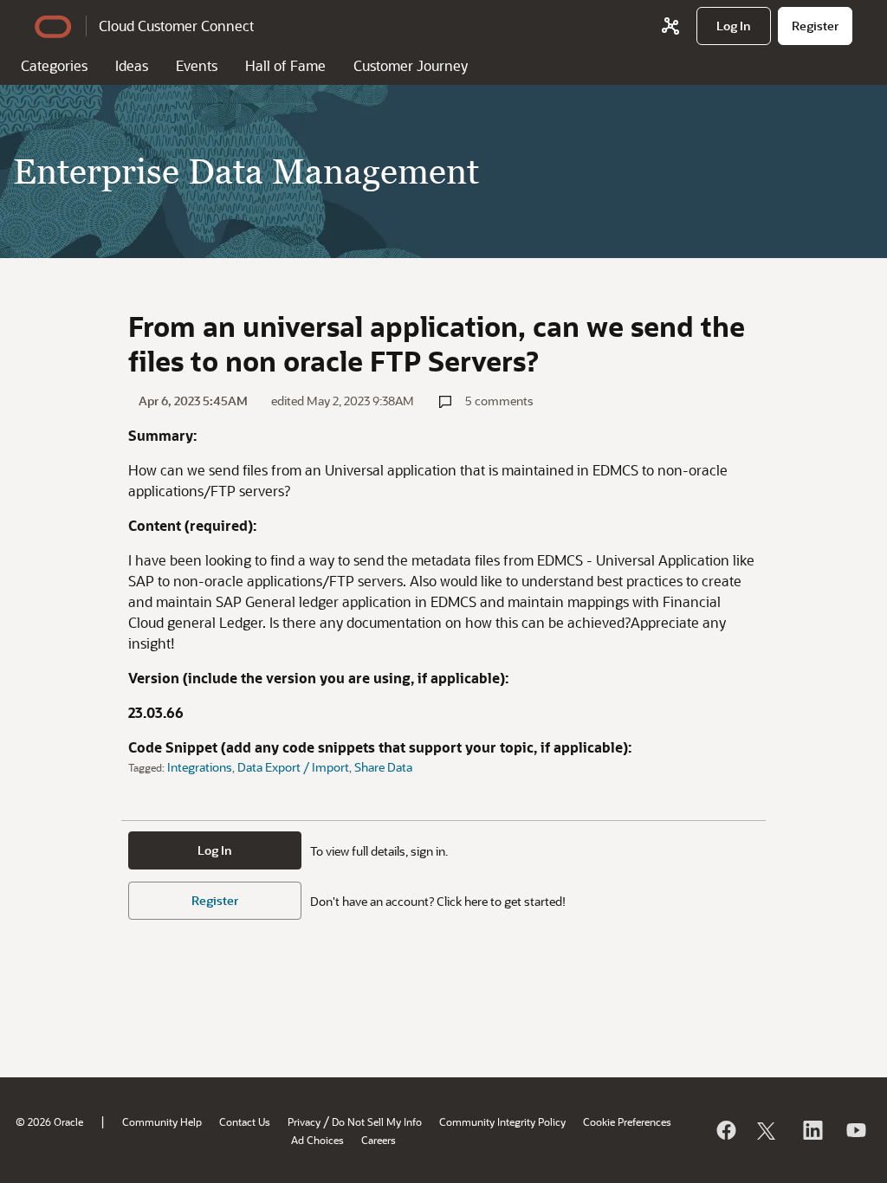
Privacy (304, 1121)
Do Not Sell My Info (377, 1121)
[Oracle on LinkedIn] (811, 1130)
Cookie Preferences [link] (627, 1121)
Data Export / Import (293, 767)
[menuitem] (733, 26)
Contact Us (244, 1121)
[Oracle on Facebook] (725, 1130)
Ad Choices (317, 1140)
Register (214, 900)
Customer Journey (410, 65)
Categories (54, 65)
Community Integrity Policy (502, 1121)
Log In (214, 850)
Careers (378, 1140)
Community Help (162, 1121)
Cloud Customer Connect (176, 25)
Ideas (131, 65)
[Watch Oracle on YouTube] (855, 1130)
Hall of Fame (285, 65)
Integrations (199, 767)
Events (196, 65)
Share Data (383, 767)
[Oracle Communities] (670, 26)
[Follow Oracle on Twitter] (768, 1130)
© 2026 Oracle (49, 1121)
